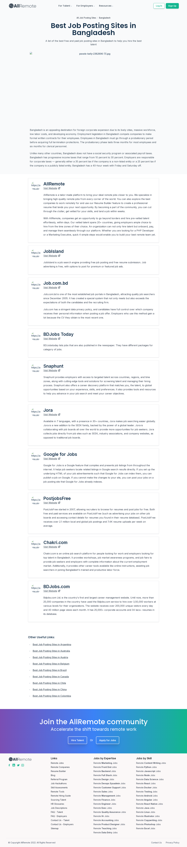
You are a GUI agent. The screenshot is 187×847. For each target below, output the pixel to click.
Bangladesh (104, 17)
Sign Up (172, 6)
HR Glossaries (57, 804)
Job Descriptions (59, 808)
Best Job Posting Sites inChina (50, 689)
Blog (53, 775)
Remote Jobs (57, 763)
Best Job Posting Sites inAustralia (51, 650)
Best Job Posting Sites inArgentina (52, 644)
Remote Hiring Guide (61, 795)
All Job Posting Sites (86, 17)
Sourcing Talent (58, 800)
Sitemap (55, 828)
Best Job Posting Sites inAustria (50, 657)
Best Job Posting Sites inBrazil (50, 670)
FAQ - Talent (57, 812)
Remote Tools (57, 791)
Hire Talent (77, 740)
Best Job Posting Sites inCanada (51, 676)
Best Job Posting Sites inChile (49, 683)
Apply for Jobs (107, 740)
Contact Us (156, 842)
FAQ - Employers (59, 816)
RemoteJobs (105, 763)
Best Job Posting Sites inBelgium (51, 663)
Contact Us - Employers (62, 824)
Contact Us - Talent (60, 820)
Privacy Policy (172, 842)
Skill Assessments (59, 787)
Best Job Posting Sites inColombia (52, 695)
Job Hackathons (59, 783)
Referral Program (59, 779)
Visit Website (50, 188)
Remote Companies (60, 767)
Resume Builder (58, 771)
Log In (159, 6)
